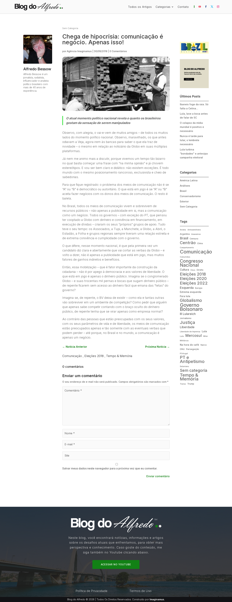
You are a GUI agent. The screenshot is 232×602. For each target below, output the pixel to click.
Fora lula (185, 296)
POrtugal (184, 353)
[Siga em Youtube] (199, 6)
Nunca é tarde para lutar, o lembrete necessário (191, 140)
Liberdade (187, 327)
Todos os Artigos (140, 7)
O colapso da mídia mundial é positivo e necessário (192, 126)
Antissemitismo (194, 230)
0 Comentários (118, 51)
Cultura (184, 269)
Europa (198, 288)
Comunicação (72, 356)
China (200, 243)
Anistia (183, 230)
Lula (204, 331)
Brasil (183, 190)
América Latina (189, 180)
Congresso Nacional (191, 263)
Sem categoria (193, 371)
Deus (193, 270)
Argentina (185, 234)
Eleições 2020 (193, 279)
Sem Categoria (70, 28)
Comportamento (187, 248)
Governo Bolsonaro (191, 307)
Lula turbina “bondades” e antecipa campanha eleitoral (194, 153)
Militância (184, 341)
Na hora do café (189, 344)
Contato (183, 7)
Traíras (183, 384)
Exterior (184, 201)
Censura (194, 238)
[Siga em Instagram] (218, 6)
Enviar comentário (158, 476)
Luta (182, 336)
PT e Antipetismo (192, 359)
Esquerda (187, 287)
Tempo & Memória (119, 356)
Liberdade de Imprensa (190, 332)
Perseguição (192, 349)
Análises (185, 185)
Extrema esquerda (190, 292)
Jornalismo (185, 318)
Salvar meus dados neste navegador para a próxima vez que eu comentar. (109, 468)
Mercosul (193, 336)
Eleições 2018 (94, 356)
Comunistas (185, 257)
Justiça (187, 322)
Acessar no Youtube (116, 564)
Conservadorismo (190, 196)
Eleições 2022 (194, 283)
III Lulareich (188, 314)
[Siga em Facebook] (205, 6)
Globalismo (191, 300)
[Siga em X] (212, 6)
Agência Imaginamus (79, 51)
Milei (205, 336)
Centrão (188, 243)
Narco (204, 345)
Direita (200, 270)
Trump (190, 383)
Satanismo (184, 366)
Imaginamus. (157, 599)
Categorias (163, 7)
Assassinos (196, 234)
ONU (182, 349)
